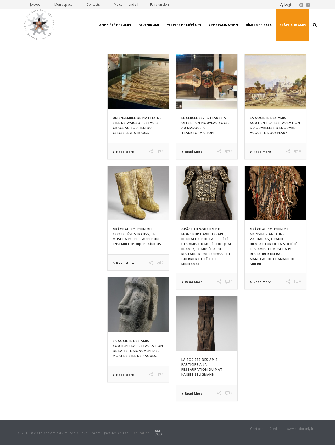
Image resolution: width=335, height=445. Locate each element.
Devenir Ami (148, 25)
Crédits (275, 429)
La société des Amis (114, 25)
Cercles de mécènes (184, 25)
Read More (125, 151)
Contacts (256, 429)
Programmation (223, 25)
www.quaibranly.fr (300, 429)
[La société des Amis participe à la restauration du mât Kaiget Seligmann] (206, 323)
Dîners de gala (259, 25)
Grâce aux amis (292, 25)
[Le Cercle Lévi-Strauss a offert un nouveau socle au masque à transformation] (206, 81)
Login (288, 4)
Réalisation (141, 433)
